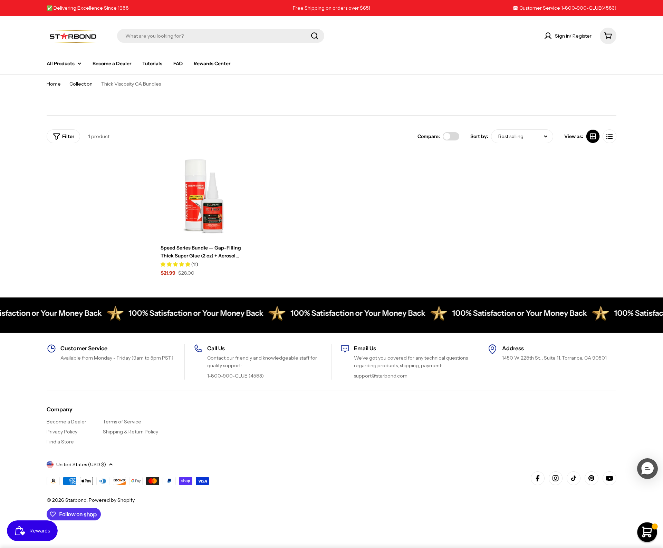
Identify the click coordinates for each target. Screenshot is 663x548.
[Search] (314, 36)
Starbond (76, 500)
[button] (647, 468)
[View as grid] (593, 136)
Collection (81, 84)
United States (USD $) (81, 464)
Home (54, 84)
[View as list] (609, 136)
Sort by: (479, 136)
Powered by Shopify (112, 500)
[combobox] (220, 36)
